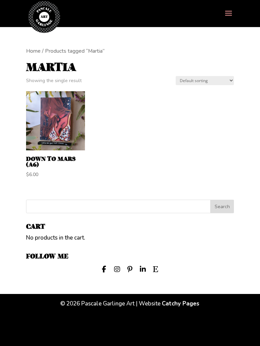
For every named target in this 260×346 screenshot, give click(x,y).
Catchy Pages (180, 303)
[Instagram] (117, 269)
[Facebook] (104, 269)
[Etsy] (156, 269)
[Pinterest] (130, 269)
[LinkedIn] (143, 269)
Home (33, 51)
